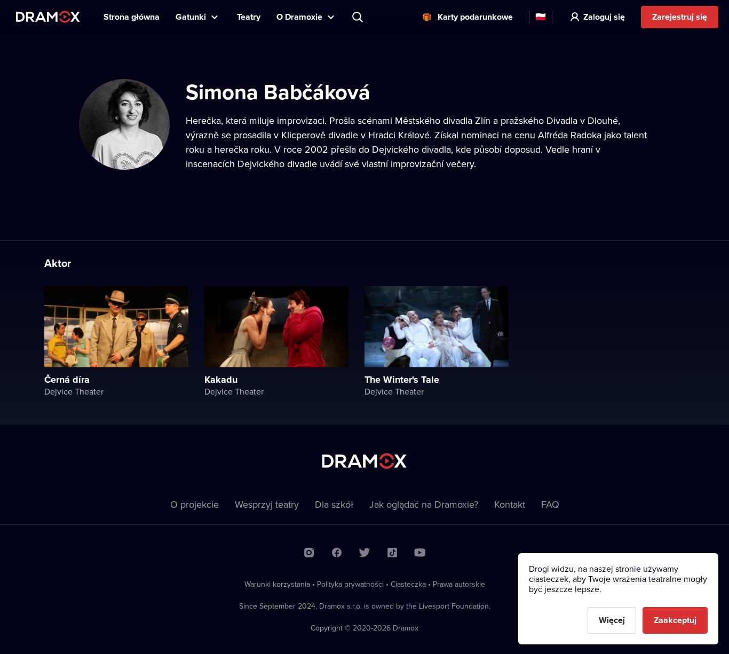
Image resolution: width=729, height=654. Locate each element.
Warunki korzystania (277, 584)
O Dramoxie (299, 17)
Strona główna (132, 17)
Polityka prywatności (350, 584)
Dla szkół (334, 504)
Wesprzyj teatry (267, 504)
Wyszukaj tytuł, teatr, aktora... (358, 17)
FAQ (550, 504)
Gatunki (191, 17)
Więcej (612, 620)
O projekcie (194, 504)
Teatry (248, 17)
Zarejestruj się (679, 17)
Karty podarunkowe (475, 17)
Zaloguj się (604, 17)
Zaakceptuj (675, 620)
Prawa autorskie (459, 584)
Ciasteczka (408, 584)
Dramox (48, 17)
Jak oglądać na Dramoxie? (423, 504)
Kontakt (509, 504)
